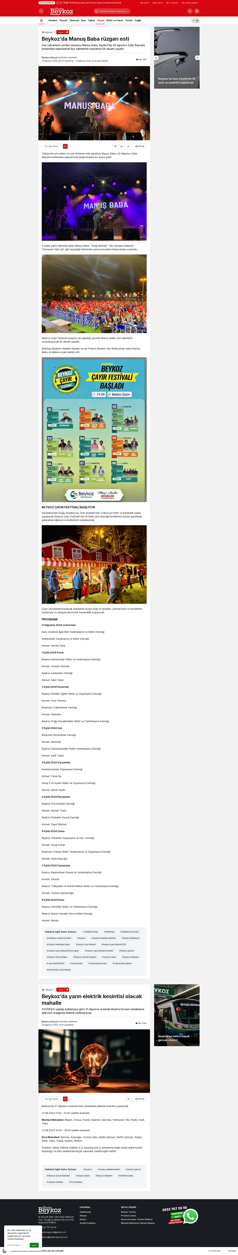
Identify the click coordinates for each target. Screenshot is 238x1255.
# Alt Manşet (109, 932)
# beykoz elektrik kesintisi (109, 1169)
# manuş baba (76, 963)
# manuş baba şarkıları (122, 963)
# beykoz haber (109, 957)
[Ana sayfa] (41, 20)
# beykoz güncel (126, 951)
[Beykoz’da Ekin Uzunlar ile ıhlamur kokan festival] (177, 58)
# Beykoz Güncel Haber (57, 957)
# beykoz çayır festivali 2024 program (63, 951)
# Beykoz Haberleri (130, 957)
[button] (197, 11)
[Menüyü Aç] (41, 11)
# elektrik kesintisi (125, 1175)
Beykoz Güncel (49, 57)
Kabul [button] (34, 1245)
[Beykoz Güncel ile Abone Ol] (65, 146)
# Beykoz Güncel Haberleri (84, 957)
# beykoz (81, 938)
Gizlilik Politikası (13, 1245)
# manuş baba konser (97, 963)
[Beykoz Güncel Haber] (61, 10)
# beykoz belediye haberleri (104, 938)
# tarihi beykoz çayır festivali (59, 969)
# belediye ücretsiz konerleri (59, 938)
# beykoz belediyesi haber (58, 944)
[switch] (195, 20)
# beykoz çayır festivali (85, 944)
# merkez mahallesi (55, 1182)
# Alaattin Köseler (91, 932)
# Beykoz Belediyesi (130, 938)
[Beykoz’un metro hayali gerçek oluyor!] (177, 1015)
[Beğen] (115, 146)
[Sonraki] (61, 2)
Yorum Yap (215, 1251)
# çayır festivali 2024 (55, 963)
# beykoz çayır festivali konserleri (99, 951)
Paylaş (233, 1251)
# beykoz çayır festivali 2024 (114, 944)
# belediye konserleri (129, 932)
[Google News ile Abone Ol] (51, 146)
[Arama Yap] (190, 11)
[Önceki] (57, 2)
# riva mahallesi (75, 1182)
